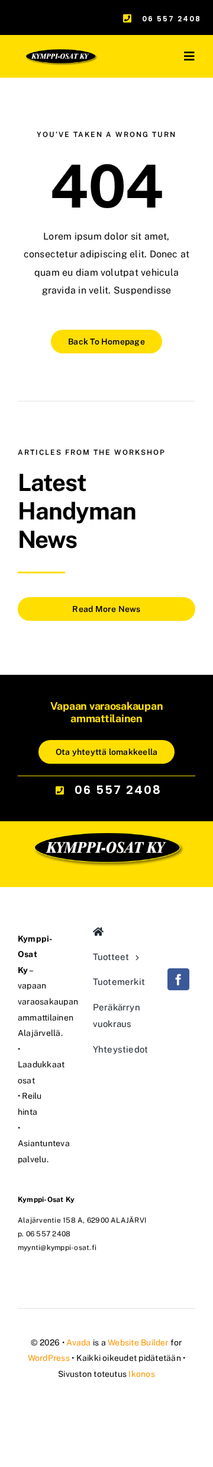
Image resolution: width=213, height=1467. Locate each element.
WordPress (49, 1358)
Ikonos (141, 1374)
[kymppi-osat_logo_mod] (106, 789)
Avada (78, 1342)
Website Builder (138, 1342)
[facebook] (178, 979)
